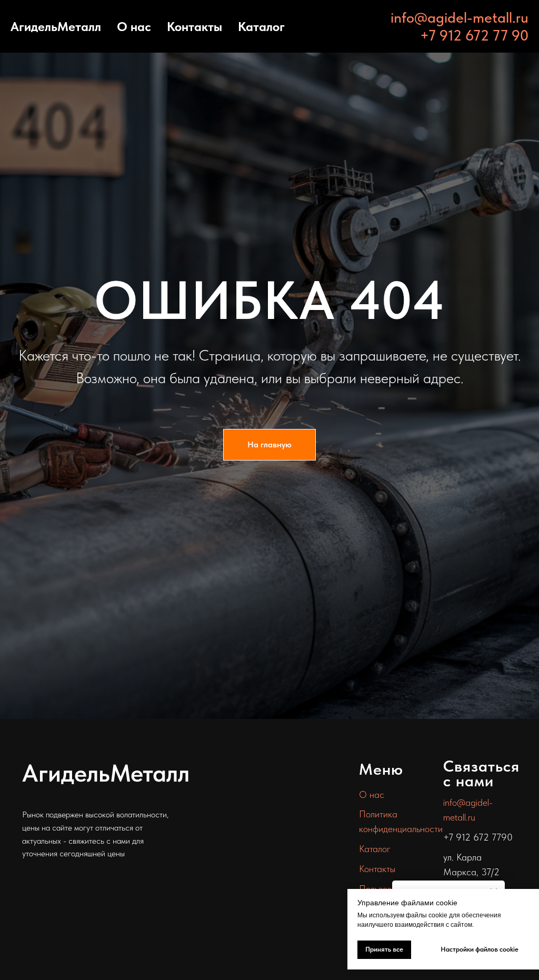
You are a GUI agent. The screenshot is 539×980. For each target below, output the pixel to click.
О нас (134, 26)
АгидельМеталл (56, 26)
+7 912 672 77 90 (474, 35)
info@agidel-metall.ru (459, 17)
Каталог (261, 26)
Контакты (194, 26)
